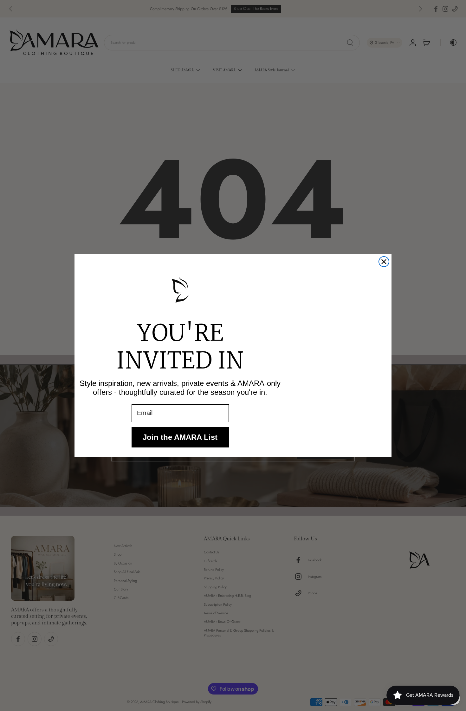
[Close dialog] (384, 262)
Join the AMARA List (180, 437)
